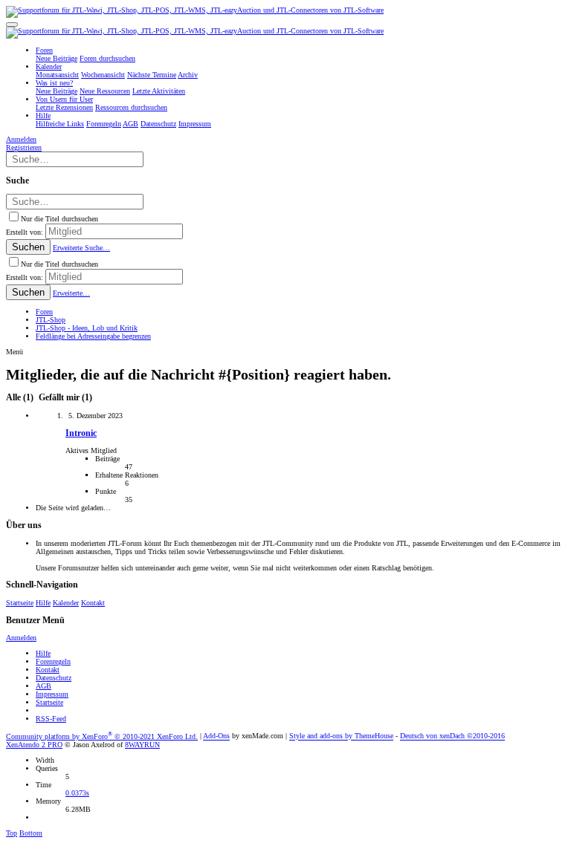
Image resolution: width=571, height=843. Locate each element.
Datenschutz (53, 678)
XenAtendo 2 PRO (34, 745)
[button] (12, 24)
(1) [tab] (21, 398)
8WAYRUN (142, 745)
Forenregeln (53, 661)
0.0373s (77, 793)
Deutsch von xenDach (452, 736)
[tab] (64, 398)
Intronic (81, 433)
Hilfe (43, 603)
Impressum (52, 694)
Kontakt (93, 603)
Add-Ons (216, 736)
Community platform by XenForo (102, 736)
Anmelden (21, 638)
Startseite (19, 603)
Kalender (66, 603)
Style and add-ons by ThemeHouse (341, 736)
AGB (43, 686)
